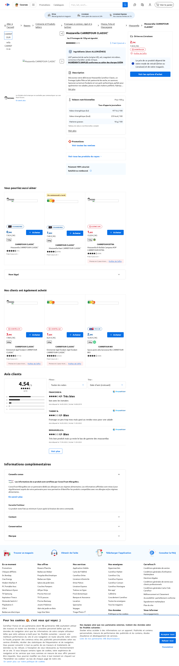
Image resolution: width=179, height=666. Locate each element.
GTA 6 (4, 608)
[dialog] (89, 640)
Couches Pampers (44, 586)
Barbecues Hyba (44, 579)
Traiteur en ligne (79, 590)
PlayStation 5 (7, 604)
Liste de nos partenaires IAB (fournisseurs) (99, 638)
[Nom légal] (118, 274)
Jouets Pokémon (44, 604)
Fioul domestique (80, 593)
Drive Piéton (78, 582)
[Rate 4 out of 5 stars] (73, 43)
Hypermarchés (114, 568)
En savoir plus (21, 100)
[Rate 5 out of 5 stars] (75, 43)
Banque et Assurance (81, 597)
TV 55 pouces (42, 597)
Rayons (27, 25)
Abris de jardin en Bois (46, 608)
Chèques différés (9, 571)
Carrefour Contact (115, 582)
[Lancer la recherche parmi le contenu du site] (125, 4)
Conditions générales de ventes (157, 568)
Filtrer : (52, 379)
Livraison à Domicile (81, 579)
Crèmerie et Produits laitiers (45, 25)
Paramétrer (167, 647)
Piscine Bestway (44, 601)
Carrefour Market (115, 571)
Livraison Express (80, 586)
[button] (33, 4)
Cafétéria (112, 593)
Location (76, 601)
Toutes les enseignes (116, 601)
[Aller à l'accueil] (7, 4)
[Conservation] (118, 526)
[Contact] (118, 516)
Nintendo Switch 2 (9, 601)
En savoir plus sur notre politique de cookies (24, 661)
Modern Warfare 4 (9, 582)
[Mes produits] (142, 4)
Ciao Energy (7, 579)
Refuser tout (168, 640)
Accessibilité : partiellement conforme (159, 598)
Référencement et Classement (156, 594)
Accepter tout (168, 634)
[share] (62, 33)
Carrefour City (114, 575)
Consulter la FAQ (167, 552)
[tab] (8, 35)
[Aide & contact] (134, 4)
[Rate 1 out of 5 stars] (67, 43)
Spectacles (77, 604)
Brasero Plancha (44, 568)
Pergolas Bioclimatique (47, 575)
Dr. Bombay (6, 575)
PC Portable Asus (9, 586)
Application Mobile (81, 568)
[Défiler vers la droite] (62, 61)
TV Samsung (7, 593)
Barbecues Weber (44, 571)
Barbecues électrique (11, 612)
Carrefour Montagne (116, 586)
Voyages (76, 608)
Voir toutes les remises (83, 145)
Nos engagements (151, 614)
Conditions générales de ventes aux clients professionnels (158, 582)
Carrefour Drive (79, 575)
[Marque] (118, 536)
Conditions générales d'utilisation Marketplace (158, 572)
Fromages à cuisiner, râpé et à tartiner (78, 25)
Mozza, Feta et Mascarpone (108, 25)
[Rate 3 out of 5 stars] (71, 43)
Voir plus (71, 89)
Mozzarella (134, 25)
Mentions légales (151, 578)
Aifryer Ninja (42, 590)
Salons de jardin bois (45, 582)
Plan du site (148, 605)
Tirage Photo (78, 612)
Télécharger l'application (118, 552)
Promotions (7, 568)
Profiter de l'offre (115, 261)
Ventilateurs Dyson (10, 590)
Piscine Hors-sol (44, 593)
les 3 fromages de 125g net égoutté (82, 38)
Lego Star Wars (43, 612)
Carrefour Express (115, 579)
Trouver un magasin (23, 552)
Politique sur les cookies (118, 614)
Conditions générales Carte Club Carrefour (157, 589)
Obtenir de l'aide (69, 552)
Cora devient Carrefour (117, 597)
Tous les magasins (115, 604)
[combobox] (98, 4)
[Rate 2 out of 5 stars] (69, 43)
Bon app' (111, 590)
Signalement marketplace (154, 601)
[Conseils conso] (118, 474)
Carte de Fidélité (80, 571)
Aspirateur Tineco (9, 597)
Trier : (90, 379)
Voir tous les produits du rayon (83, 156)
